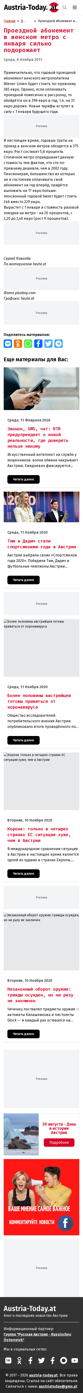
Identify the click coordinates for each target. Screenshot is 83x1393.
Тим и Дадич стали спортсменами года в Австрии (41, 494)
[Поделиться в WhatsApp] (28, 343)
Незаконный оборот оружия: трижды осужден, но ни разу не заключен (39, 917)
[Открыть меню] (74, 7)
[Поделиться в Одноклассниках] (18, 343)
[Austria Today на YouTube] (74, 1360)
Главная (9, 21)
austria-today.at (43, 1375)
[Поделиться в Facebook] (38, 343)
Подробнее (59, 1142)
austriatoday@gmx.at (58, 1386)
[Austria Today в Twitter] (41, 1360)
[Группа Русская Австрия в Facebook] (52, 1360)
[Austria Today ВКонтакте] (8, 1360)
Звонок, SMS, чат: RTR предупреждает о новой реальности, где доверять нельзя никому (39, 372)
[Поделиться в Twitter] (48, 343)
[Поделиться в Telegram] (58, 343)
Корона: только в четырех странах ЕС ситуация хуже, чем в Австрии (40, 757)
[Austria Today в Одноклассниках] (19, 1360)
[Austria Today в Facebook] (30, 1360)
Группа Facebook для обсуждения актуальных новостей (33, 1165)
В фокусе (26, 21)
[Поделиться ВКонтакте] (8, 343)
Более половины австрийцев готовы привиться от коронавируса (40, 624)
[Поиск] (64, 7)
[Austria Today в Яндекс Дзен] (63, 1360)
